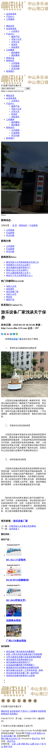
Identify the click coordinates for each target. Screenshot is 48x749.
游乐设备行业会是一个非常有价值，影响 (24, 670)
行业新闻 (15, 66)
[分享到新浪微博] (8, 334)
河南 (23, 744)
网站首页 (10, 26)
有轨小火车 (11, 286)
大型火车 (15, 42)
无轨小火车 (16, 39)
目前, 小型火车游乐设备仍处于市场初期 (24, 654)
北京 (37, 744)
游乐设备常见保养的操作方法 (19, 659)
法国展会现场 (13, 620)
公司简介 (15, 31)
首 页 (14, 225)
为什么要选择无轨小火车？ (18, 273)
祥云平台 (36, 738)
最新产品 (15, 37)
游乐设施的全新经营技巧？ (18, 267)
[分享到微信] (17, 334)
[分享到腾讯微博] (11, 334)
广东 (41, 744)
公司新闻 (15, 63)
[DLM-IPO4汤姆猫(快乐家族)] (14, 575)
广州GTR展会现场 (16, 640)
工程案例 (10, 19)
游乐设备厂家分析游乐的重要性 (20, 651)
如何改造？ (14, 529)
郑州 (6, 746)
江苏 (14, 744)
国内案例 (15, 52)
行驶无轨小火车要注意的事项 (22, 526)
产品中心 (10, 16)
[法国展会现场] (14, 616)
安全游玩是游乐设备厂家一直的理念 (22, 673)
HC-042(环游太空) (16, 600)
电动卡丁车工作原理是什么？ (19, 275)
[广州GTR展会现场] (14, 636)
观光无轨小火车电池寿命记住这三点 (22, 262)
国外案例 (15, 55)
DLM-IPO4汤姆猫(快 (17, 580)
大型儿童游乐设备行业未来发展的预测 (23, 657)
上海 (18, 744)
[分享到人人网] (14, 334)
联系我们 (10, 71)
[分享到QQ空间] (5, 334)
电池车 (14, 44)
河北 (10, 746)
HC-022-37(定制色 (16, 559)
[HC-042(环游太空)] (14, 595)
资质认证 (10, 58)
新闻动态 (10, 60)
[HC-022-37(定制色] (14, 555)
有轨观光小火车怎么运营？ (18, 265)
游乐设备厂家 (12, 291)
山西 (32, 744)
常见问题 (15, 68)
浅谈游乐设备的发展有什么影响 (20, 675)
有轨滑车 (15, 47)
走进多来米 (11, 14)
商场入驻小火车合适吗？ (17, 270)
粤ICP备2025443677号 (11, 738)
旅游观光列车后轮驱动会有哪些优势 (22, 667)
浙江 (28, 744)
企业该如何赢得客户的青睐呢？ (20, 665)
